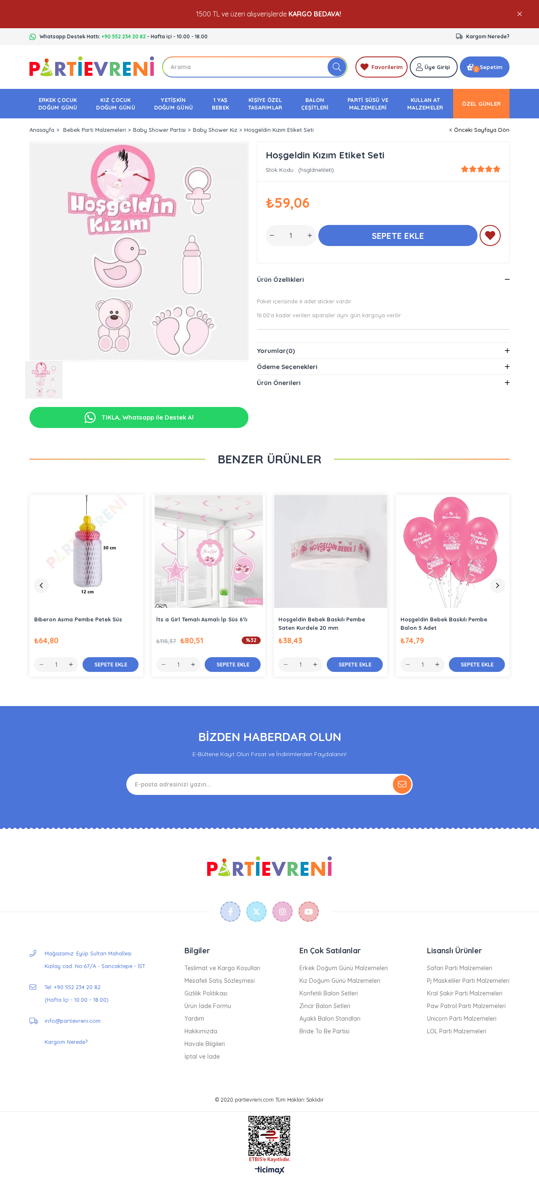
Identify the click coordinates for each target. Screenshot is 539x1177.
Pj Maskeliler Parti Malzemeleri (468, 980)
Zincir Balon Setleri (324, 1006)
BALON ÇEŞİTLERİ (314, 103)
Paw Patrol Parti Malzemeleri (466, 1006)
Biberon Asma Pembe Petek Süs (78, 619)
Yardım (194, 1018)
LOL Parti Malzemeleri (456, 1031)
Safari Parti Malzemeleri (459, 968)
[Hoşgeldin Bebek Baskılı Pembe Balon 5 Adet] (452, 551)
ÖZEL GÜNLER (481, 103)
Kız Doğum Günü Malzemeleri (339, 980)
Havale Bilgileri (204, 1044)
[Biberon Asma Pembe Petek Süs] (86, 551)
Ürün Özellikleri (280, 280)
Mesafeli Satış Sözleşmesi (219, 980)
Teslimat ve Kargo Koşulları (222, 968)
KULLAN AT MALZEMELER (425, 103)
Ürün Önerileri (279, 383)
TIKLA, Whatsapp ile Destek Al (147, 417)
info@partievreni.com (73, 1020)
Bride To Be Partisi (324, 1031)
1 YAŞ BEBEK (220, 103)
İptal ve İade (202, 1056)
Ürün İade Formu (207, 1006)
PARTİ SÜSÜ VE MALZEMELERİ (367, 103)
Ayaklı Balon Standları (329, 1018)
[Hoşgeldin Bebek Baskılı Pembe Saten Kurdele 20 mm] (330, 551)
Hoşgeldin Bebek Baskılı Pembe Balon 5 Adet (443, 623)
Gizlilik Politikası (205, 993)
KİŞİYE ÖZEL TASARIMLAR (265, 103)
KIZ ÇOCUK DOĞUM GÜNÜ (115, 103)
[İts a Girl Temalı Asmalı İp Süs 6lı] (208, 551)
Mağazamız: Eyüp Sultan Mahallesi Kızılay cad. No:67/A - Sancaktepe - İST (95, 959)
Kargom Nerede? (488, 36)
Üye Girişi (437, 67)
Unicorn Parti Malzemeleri (461, 1018)
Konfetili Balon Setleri (328, 993)
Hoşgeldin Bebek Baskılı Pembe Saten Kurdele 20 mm (321, 623)
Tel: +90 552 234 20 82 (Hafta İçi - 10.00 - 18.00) (76, 993)
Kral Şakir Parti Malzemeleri (464, 993)
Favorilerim (387, 67)
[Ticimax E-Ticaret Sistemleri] (270, 1170)
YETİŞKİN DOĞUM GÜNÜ (173, 103)
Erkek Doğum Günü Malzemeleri (343, 968)
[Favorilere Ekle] (490, 237)
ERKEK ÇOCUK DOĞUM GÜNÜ (57, 103)
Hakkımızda (200, 1031)
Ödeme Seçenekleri (287, 367)
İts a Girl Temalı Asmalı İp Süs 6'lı (201, 619)
